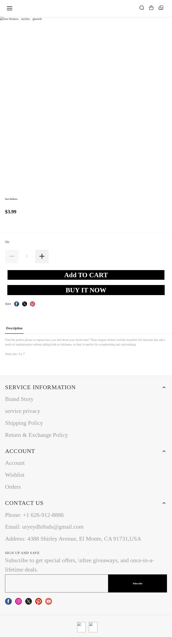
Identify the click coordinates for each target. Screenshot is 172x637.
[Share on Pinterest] (32, 303)
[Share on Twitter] (24, 303)
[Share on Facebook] (16, 303)
